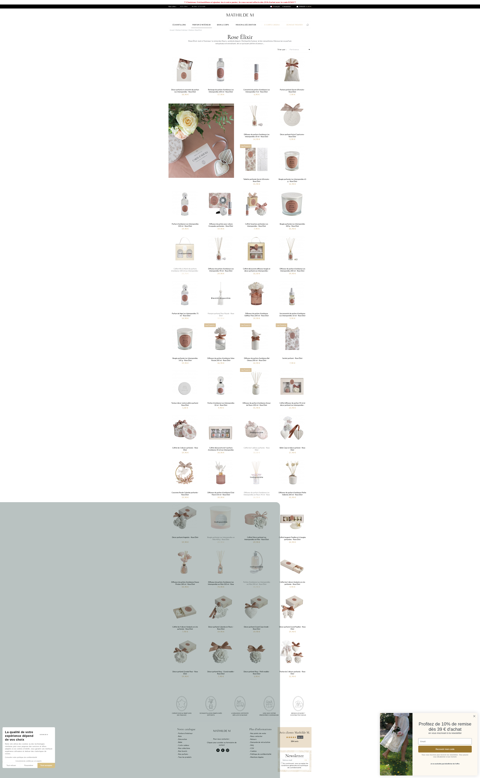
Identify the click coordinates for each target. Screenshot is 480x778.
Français (276, 7)
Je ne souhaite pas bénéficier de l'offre (445, 763)
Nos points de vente (258, 733)
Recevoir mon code (445, 749)
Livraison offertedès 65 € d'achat (240, 714)
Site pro (184, 7)
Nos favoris (182, 751)
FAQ (252, 745)
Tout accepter (46, 765)
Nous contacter (256, 736)
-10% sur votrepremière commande (269, 714)
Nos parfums (183, 754)
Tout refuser (11, 765)
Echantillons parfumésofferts (211, 714)
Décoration (182, 739)
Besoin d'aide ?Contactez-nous (298, 714)
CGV (252, 748)
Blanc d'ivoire (199, 7)
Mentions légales (257, 757)
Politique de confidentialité (260, 754)
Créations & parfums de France (182, 714)
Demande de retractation (260, 742)
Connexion (286, 7)
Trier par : (282, 49)
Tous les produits (185, 757)
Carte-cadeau (183, 745)
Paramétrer (28, 765)
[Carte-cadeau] (201, 140)
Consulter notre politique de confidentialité (21, 757)
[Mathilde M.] (240, 15)
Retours (253, 739)
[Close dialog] (474, 716)
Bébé (180, 742)
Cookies (253, 751)
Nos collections (184, 748)
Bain (180, 736)
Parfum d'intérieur (185, 733)
